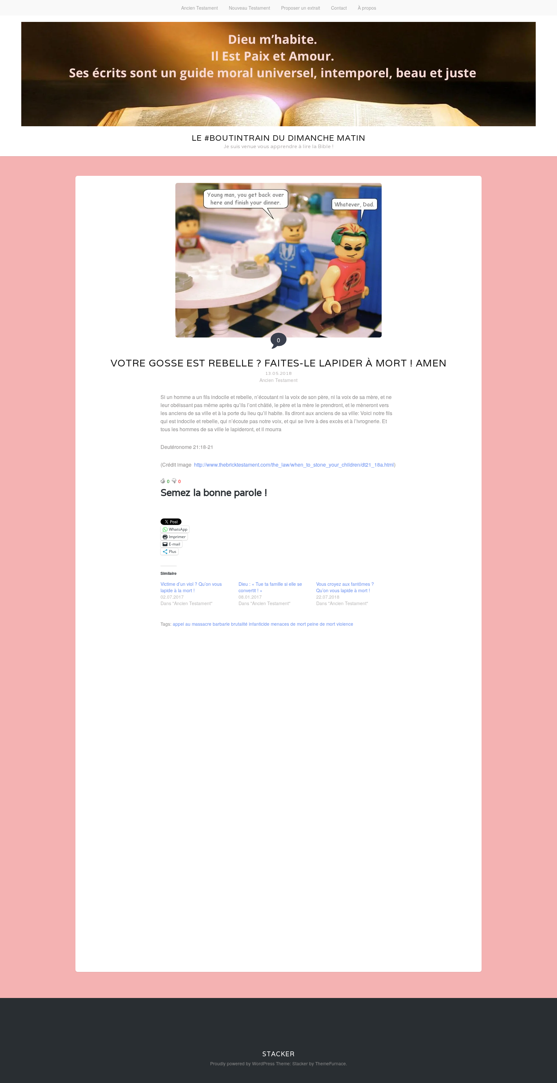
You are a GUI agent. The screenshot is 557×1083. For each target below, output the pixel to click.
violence (345, 624)
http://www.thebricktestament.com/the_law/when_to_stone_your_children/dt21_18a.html (294, 464)
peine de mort (321, 624)
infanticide (259, 624)
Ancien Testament (199, 8)
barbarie (221, 624)
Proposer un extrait (300, 8)
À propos (367, 8)
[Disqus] (278, 717)
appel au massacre (192, 624)
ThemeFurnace (330, 1063)
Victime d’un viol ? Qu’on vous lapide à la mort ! (191, 587)
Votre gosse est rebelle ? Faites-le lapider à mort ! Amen (279, 363)
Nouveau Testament (249, 8)
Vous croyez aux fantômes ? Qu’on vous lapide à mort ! (345, 587)
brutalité (239, 624)
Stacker (278, 1054)
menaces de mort (288, 624)
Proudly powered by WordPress (242, 1063)
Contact (339, 8)
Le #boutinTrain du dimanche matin (279, 138)
